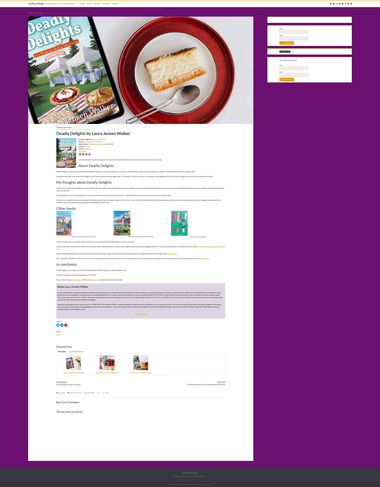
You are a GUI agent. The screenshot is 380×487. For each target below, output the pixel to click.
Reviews (97, 4)
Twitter (144, 314)
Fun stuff (106, 4)
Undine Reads (36, 3)
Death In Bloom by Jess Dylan (74, 372)
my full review (172, 254)
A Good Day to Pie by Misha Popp (107, 372)
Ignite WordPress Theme (180, 485)
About (89, 4)
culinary (105, 393)
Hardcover (88, 149)
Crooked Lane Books (95, 144)
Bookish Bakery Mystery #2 (93, 142)
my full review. (204, 258)
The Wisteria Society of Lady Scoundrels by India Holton (206, 384)
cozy (98, 393)
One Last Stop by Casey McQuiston (68, 384)
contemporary (89, 393)
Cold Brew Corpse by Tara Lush (140, 372)
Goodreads (82, 151)
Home (83, 4)
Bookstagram (94, 280)
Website (138, 314)
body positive (76, 393)
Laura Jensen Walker (99, 139)
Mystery (87, 146)
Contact (115, 4)
